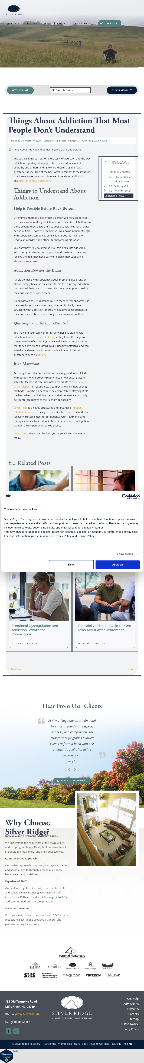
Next (130, 669)
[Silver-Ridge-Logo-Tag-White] (71, 997)
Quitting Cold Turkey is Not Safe (123, 186)
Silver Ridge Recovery (27, 1043)
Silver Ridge (21, 407)
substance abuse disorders (35, 180)
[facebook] (8, 1031)
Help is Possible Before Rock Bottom (123, 176)
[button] (129, 23)
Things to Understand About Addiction (120, 171)
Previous (16, 669)
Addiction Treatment (66, 140)
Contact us (20, 433)
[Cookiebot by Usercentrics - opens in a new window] (124, 496)
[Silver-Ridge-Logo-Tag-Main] (14, 6)
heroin (41, 355)
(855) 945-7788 (24, 1014)
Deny (71, 564)
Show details (125, 553)
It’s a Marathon (122, 191)
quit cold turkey (46, 337)
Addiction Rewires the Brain (123, 181)
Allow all (117, 564)
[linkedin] (16, 1031)
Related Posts (116, 195)
